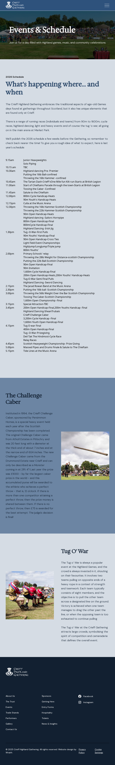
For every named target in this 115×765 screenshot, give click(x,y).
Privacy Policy (82, 751)
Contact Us (11, 729)
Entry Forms (48, 707)
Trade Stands (12, 712)
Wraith (9, 752)
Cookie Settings (99, 751)
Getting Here (48, 701)
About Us (10, 696)
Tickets (45, 718)
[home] (15, 5)
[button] (104, 5)
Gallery (9, 723)
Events (9, 707)
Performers (11, 718)
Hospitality (47, 712)
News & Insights (49, 723)
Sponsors (46, 696)
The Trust (10, 701)
